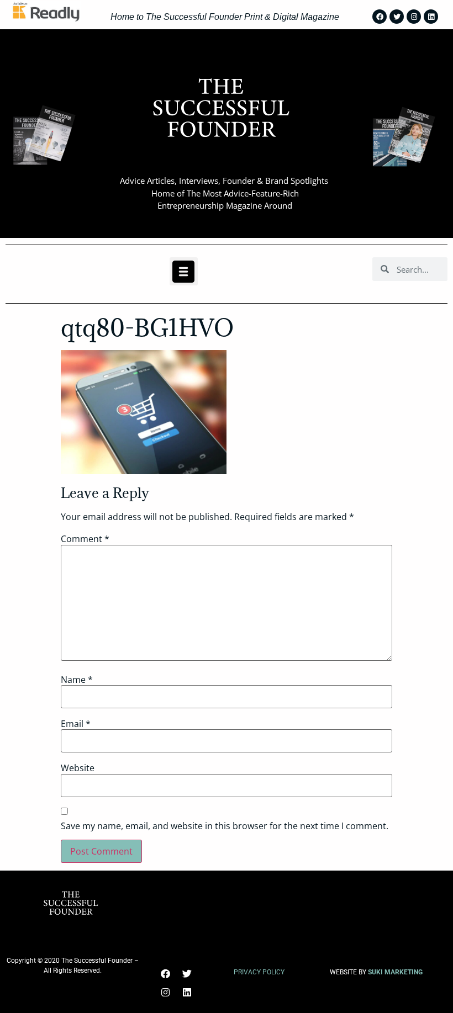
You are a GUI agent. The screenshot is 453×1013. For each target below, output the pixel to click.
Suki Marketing (395, 972)
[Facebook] (379, 16)
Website (77, 767)
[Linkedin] (431, 16)
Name (77, 679)
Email (76, 723)
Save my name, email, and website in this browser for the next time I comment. (224, 825)
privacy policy (259, 972)
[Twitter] (396, 16)
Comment (85, 538)
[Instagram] (414, 16)
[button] (184, 271)
